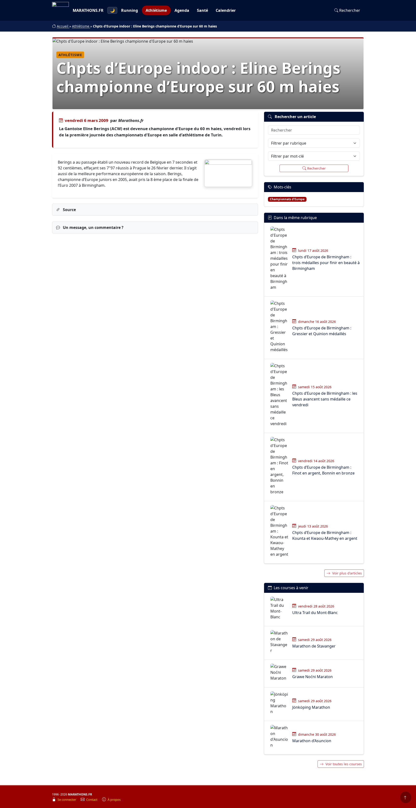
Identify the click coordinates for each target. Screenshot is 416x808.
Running (129, 10)
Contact (92, 800)
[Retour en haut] (405, 797)
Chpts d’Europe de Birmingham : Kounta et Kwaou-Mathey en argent (324, 535)
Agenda (182, 10)
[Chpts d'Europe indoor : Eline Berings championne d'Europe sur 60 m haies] (228, 173)
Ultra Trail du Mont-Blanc (315, 612)
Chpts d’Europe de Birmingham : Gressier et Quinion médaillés (321, 330)
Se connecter (67, 800)
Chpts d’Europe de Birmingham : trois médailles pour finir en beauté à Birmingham (326, 262)
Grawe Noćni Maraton (312, 676)
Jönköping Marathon (311, 707)
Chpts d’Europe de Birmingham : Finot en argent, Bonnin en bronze (323, 470)
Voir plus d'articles (347, 573)
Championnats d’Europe (287, 199)
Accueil (63, 26)
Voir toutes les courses (343, 764)
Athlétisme (156, 10)
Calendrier (226, 10)
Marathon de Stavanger (314, 646)
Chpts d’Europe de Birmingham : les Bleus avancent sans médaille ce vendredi (324, 399)
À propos (114, 800)
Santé (202, 10)
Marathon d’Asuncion (311, 740)
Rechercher (349, 10)
